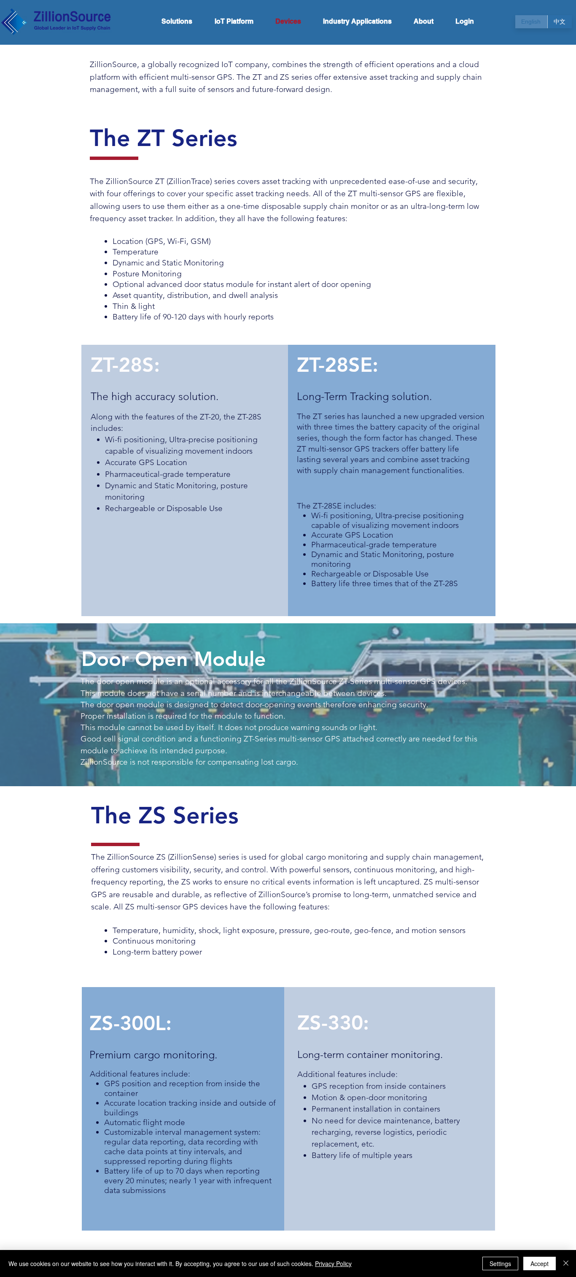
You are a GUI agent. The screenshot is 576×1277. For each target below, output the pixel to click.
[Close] (566, 1263)
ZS (284, 77)
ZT (257, 77)
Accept (539, 1263)
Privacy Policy (333, 1263)
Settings (500, 1263)
